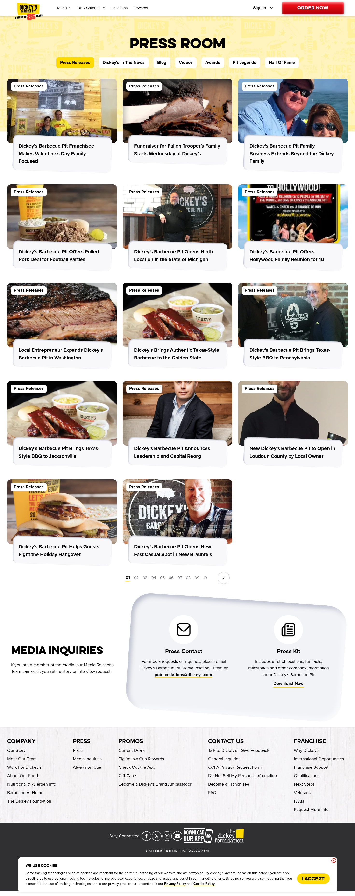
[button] (224, 578)
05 (162, 577)
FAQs (299, 801)
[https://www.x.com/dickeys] (157, 839)
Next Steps (304, 784)
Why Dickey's (306, 750)
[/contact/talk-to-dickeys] (177, 839)
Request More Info (311, 809)
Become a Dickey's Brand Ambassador (155, 784)
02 (136, 577)
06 (171, 577)
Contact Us (226, 741)
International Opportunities (319, 758)
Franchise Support (311, 767)
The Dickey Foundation (29, 801)
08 (188, 577)
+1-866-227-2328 (195, 851)
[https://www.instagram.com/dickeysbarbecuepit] (167, 839)
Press (81, 741)
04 (153, 577)
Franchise (310, 741)
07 (180, 577)
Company (21, 741)
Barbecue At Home (25, 792)
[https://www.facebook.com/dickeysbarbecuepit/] (146, 839)
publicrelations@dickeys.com (183, 675)
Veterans (302, 792)
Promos (131, 741)
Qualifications (306, 775)
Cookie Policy (204, 884)
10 (205, 577)
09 (197, 577)
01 (128, 577)
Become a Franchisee (228, 784)
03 (145, 577)
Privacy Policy (175, 884)
